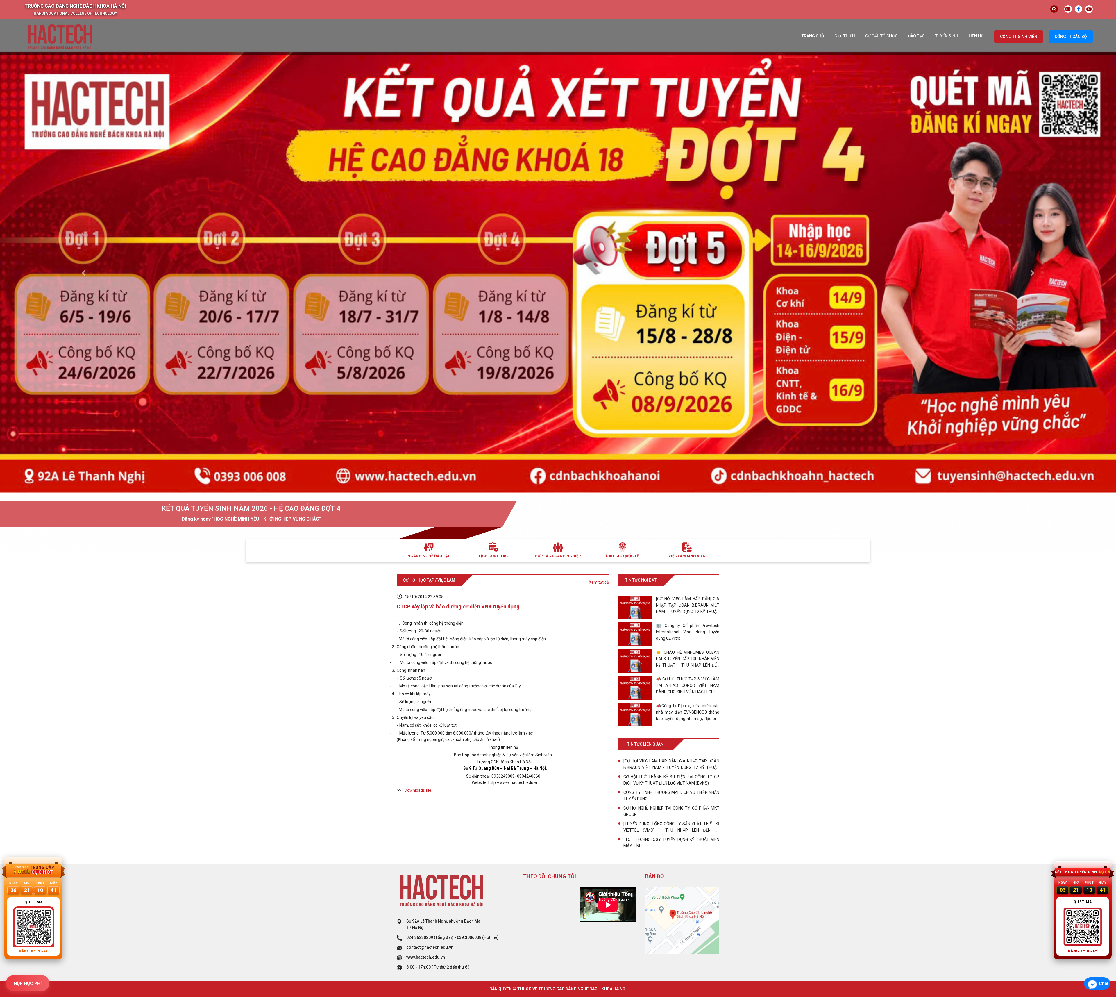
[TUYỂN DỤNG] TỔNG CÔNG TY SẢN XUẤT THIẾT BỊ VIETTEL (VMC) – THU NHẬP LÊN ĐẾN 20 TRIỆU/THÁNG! (671, 827)
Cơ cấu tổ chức (881, 36)
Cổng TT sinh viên (1018, 36)
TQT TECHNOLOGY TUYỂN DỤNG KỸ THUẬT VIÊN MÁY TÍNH (671, 842)
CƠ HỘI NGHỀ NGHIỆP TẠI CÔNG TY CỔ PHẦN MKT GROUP (671, 811)
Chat (1103, 983)
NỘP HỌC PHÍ (28, 983)
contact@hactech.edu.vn (429, 947)
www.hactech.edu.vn (425, 957)
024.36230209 (419, 937)
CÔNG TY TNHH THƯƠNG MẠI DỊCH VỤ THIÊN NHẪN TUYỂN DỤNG (671, 795)
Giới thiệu (844, 36)
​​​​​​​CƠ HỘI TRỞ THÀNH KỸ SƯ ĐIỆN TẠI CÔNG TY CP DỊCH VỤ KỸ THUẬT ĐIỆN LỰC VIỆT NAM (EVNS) (671, 779)
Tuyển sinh (946, 36)
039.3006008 (469, 937)
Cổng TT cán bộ (1071, 36)
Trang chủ (813, 36)
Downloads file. (418, 790)
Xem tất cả (599, 582)
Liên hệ (976, 36)
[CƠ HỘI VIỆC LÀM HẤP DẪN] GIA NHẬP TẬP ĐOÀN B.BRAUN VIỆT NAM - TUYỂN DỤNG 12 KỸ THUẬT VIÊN (671, 765)
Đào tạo (916, 36)
